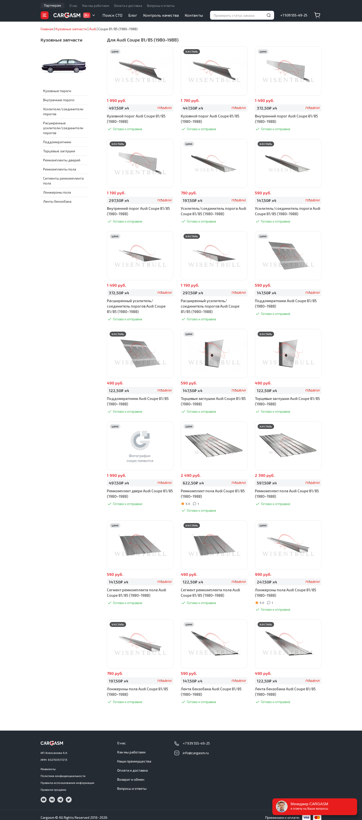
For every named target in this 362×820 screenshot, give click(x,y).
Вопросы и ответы (161, 6)
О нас (73, 6)
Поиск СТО (112, 15)
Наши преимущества (134, 761)
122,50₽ (119, 390)
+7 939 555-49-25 (293, 15)
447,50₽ (193, 108)
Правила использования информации (67, 782)
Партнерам (52, 5)
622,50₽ (193, 483)
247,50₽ (267, 582)
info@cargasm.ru (196, 753)
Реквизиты (48, 769)
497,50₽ (119, 108)
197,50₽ (192, 200)
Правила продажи (53, 789)
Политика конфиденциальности (63, 776)
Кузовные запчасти (61, 39)
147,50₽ (266, 200)
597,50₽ (267, 483)
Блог (132, 15)
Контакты (194, 15)
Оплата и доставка (128, 6)
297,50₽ (119, 200)
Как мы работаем (95, 6)
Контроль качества (161, 15)
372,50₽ (267, 108)
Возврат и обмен (130, 779)
